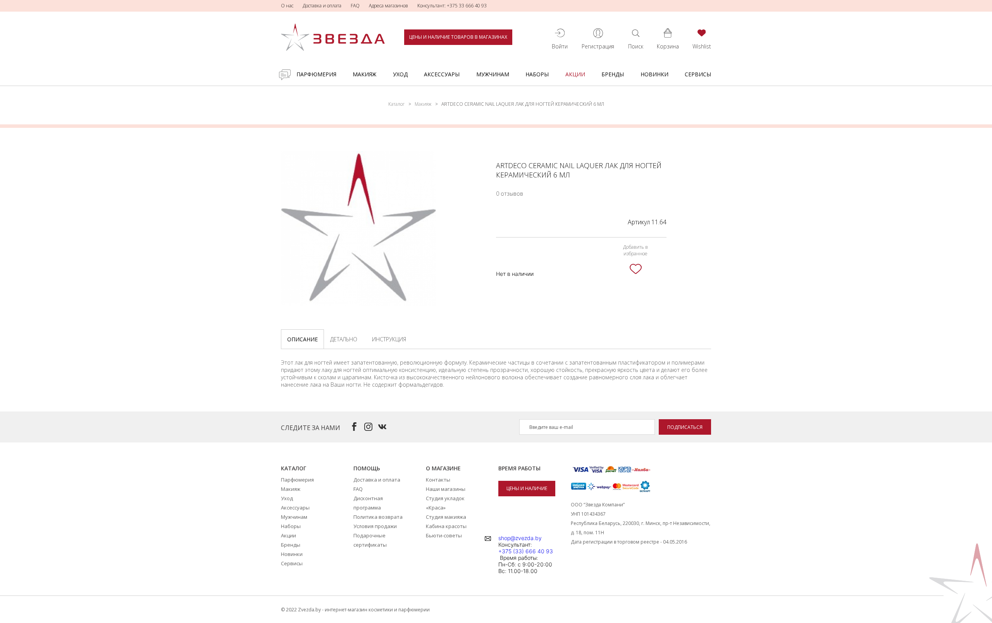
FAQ (355, 5)
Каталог (396, 104)
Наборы (537, 74)
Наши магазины (445, 488)
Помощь (366, 468)
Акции (575, 74)
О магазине (443, 468)
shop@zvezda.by (520, 538)
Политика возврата (378, 516)
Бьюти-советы (444, 535)
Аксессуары (442, 74)
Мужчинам (492, 74)
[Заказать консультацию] (285, 75)
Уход (400, 74)
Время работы (519, 468)
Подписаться (685, 427)
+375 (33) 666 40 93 (525, 551)
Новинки (654, 74)
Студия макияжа (446, 516)
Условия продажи (375, 526)
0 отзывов (509, 193)
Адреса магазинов (388, 5)
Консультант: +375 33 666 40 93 (452, 5)
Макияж (364, 74)
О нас (287, 5)
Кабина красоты (446, 526)
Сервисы (698, 74)
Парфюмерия (316, 74)
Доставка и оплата (322, 5)
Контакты (438, 479)
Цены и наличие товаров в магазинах (458, 37)
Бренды (612, 74)
